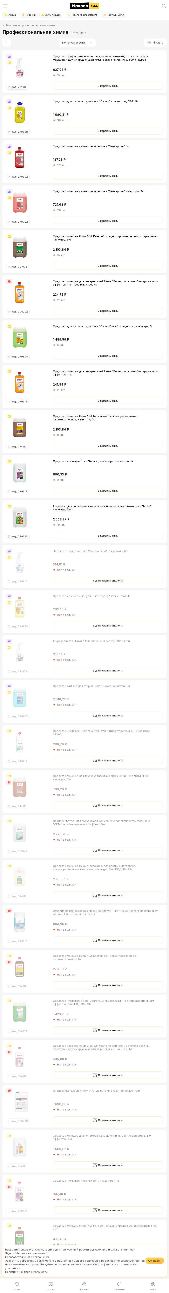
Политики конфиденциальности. (26, 1271)
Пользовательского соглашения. (27, 1257)
